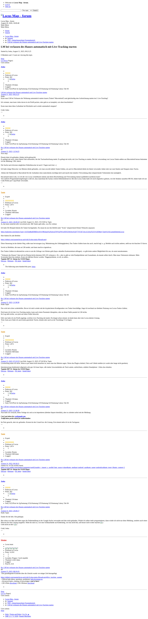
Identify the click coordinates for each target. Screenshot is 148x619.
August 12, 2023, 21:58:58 (10, 302)
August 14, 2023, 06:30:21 (10, 463)
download (13, 583)
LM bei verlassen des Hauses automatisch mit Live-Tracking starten (24, 92)
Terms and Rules (15, 614)
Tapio (3, 192)
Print (2, 59)
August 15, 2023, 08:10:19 (10, 571)
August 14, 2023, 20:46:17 (10, 511)
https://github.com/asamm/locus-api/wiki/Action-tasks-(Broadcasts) (23, 239)
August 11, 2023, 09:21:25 (10, 94)
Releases (11, 261)
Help (7, 614)
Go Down (4, 61)
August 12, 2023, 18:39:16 (10, 222)
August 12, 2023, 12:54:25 (10, 151)
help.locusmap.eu (37, 579)
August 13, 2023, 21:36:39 (10, 410)
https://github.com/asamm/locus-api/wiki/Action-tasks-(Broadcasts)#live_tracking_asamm (31, 577)
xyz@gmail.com (20, 416)
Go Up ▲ (25, 614)
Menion (4, 540)
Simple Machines (25, 616)
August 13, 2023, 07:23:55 (10, 361)
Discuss (3, 261)
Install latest (27, 261)
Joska (3, 67)
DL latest (18, 261)
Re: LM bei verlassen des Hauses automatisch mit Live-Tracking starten (25, 147)
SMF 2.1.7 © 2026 (11, 616)
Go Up (3, 593)
